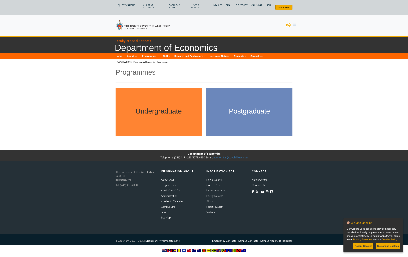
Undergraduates (215, 190)
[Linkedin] (272, 191)
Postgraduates (214, 195)
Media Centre (259, 179)
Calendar (257, 5)
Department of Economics (144, 62)
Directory (242, 5)
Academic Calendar (172, 201)
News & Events (195, 6)
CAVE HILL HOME (124, 62)
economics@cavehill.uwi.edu (230, 157)
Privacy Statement (169, 240)
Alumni (210, 201)
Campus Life (168, 206)
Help (269, 5)
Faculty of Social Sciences (133, 41)
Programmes (168, 185)
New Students (214, 179)
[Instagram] (268, 191)
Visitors (210, 212)
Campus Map (267, 240)
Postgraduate (249, 111)
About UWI (167, 179)
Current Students (148, 6)
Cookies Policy (389, 239)
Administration (169, 195)
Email (229, 5)
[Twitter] (258, 191)
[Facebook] (253, 191)
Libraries (217, 5)
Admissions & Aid (171, 190)
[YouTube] (263, 191)
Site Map (166, 217)
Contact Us (258, 185)
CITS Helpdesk (284, 240)
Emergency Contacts (224, 240)
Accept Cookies (363, 246)
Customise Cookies (388, 246)
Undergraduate (158, 111)
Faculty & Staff (175, 6)
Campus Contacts (248, 240)
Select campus (126, 5)
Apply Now (284, 7)
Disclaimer (151, 240)
